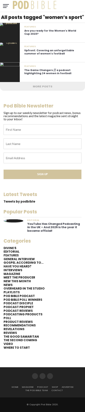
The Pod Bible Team (36, 390)
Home (15, 387)
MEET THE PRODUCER (19, 277)
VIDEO (8, 344)
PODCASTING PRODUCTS (23, 314)
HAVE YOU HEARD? (17, 266)
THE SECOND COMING (20, 340)
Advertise (68, 387)
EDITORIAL (12, 251)
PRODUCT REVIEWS (18, 322)
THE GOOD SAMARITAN (21, 336)
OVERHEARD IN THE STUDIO (24, 288)
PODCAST (42, 387)
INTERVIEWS (13, 270)
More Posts (42, 86)
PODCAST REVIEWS (18, 311)
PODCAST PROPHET (19, 307)
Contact (57, 390)
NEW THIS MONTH (17, 281)
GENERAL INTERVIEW (19, 259)
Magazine (28, 387)
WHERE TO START (17, 348)
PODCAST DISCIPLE (18, 303)
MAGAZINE (12, 274)
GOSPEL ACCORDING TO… (23, 263)
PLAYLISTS (12, 292)
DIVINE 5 (10, 248)
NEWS (8, 285)
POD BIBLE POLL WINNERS (23, 300)
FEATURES (11, 255)
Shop (55, 387)
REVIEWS (10, 333)
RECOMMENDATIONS (20, 325)
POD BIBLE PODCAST (19, 296)
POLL (7, 318)
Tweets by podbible (19, 201)
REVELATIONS (14, 329)
